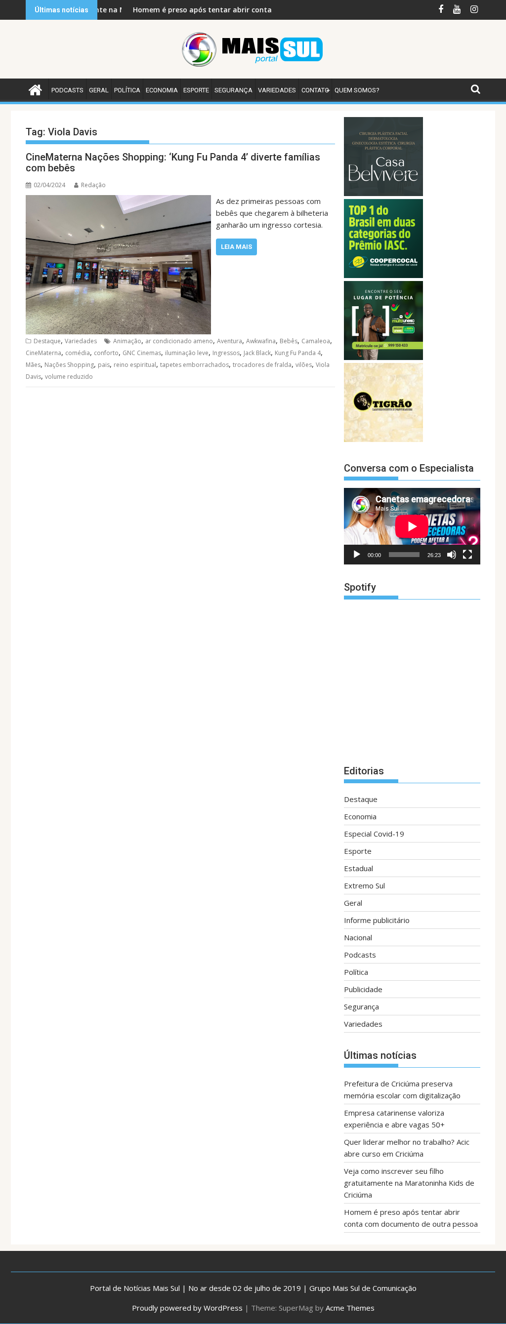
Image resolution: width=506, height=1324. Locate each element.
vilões (303, 365)
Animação (127, 341)
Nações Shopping (69, 365)
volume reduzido (69, 376)
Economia (162, 90)
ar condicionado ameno (179, 341)
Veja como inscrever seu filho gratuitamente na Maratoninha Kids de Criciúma (409, 1183)
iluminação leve (187, 353)
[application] (412, 526)
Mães (33, 365)
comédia (77, 353)
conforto (106, 353)
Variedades (277, 90)
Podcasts (67, 90)
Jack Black (257, 353)
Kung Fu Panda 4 (298, 353)
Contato (315, 90)
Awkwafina (261, 341)
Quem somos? (357, 90)
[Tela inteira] (467, 555)
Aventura (229, 341)
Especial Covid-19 (374, 834)
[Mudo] (452, 555)
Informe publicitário (377, 920)
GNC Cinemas (142, 353)
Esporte (196, 90)
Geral (99, 90)
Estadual (358, 868)
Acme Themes (350, 1308)
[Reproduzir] (357, 555)
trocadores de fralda (262, 365)
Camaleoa (315, 341)
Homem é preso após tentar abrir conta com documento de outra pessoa (230, 9)
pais (104, 365)
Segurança (233, 90)
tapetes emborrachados (194, 365)
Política (127, 90)
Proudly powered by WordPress (187, 1308)
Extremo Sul (364, 885)
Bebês (288, 341)
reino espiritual (135, 365)
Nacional (358, 937)
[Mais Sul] (35, 88)
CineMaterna (43, 353)
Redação (93, 185)
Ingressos (226, 353)
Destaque (47, 341)
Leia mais (236, 246)
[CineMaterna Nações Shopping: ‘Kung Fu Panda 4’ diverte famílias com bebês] (118, 201)
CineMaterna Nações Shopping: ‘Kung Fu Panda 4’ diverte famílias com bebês (173, 162)
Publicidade (363, 989)
